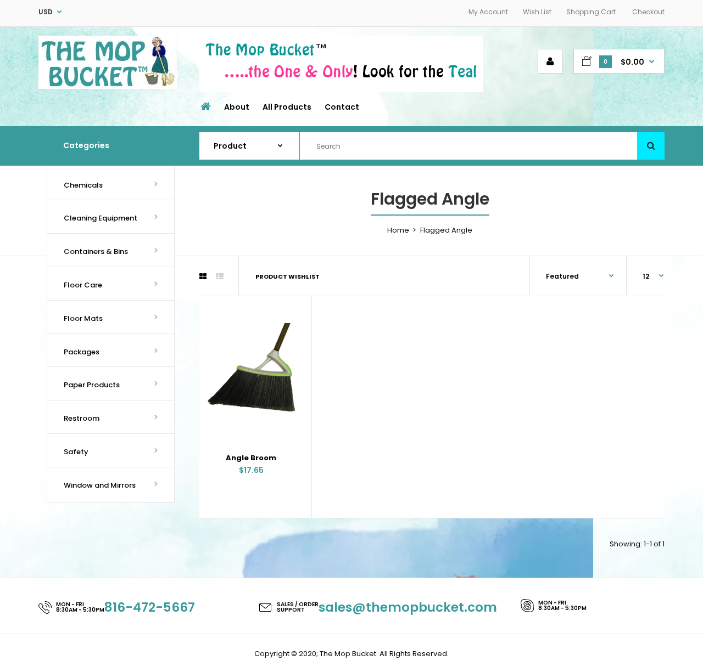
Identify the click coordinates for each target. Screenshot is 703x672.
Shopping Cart (591, 11)
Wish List (537, 11)
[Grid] (203, 276)
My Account (488, 11)
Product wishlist (287, 276)
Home (398, 230)
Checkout (648, 11)
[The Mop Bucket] (107, 86)
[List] (220, 276)
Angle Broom (251, 458)
